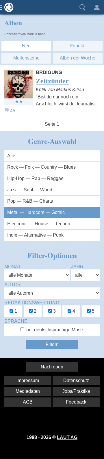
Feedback (76, 401)
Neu (26, 45)
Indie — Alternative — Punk (35, 235)
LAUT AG (67, 437)
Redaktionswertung (31, 302)
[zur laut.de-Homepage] (7, 7)
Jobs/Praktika (76, 391)
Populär (78, 45)
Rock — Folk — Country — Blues (41, 167)
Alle (11, 155)
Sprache (15, 321)
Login (97, 7)
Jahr (77, 266)
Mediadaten (28, 391)
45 (12, 110)
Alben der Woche (77, 57)
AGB (28, 401)
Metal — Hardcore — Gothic (36, 212)
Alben (13, 22)
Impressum (27, 380)
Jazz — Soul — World (29, 189)
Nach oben (52, 366)
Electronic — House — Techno (38, 223)
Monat (12, 266)
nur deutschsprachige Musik (55, 329)
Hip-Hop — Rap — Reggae (35, 178)
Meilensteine (26, 57)
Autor (12, 284)
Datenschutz (76, 380)
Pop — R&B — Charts (30, 201)
